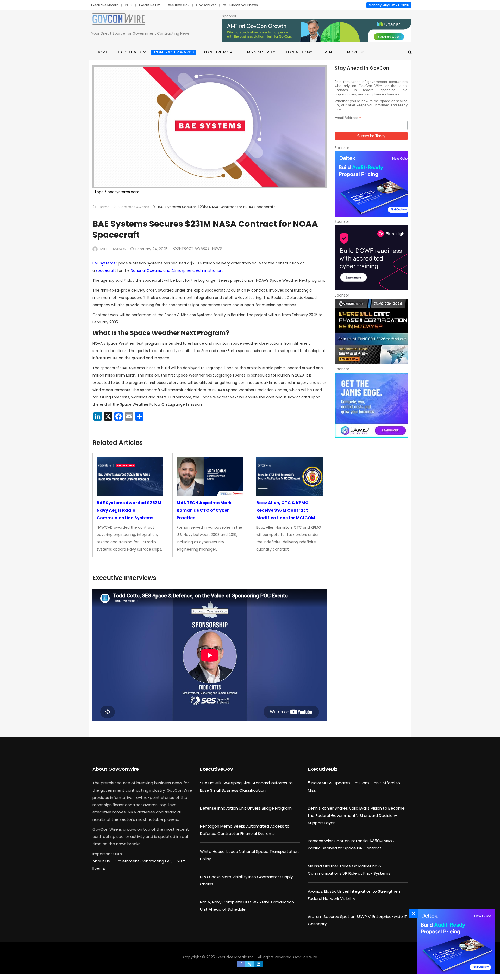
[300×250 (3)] (371, 257)
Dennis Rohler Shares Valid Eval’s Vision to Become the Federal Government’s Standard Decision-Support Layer (356, 815)
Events (330, 52)
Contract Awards (174, 52)
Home (102, 52)
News (217, 248)
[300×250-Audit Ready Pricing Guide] (371, 184)
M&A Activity (261, 52)
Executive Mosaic (104, 5)
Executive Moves (219, 52)
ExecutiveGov (216, 769)
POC (128, 5)
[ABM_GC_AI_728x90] (316, 31)
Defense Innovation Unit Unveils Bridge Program (246, 808)
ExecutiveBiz (323, 769)
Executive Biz (149, 5)
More (352, 52)
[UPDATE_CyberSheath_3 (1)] (371, 331)
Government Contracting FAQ (144, 861)
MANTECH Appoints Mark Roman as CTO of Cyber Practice (204, 510)
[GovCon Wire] (118, 20)
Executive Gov (178, 5)
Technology (299, 52)
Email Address (348, 117)
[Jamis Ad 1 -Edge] (371, 405)
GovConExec (206, 5)
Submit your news (243, 5)
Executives (129, 52)
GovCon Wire (305, 957)
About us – (103, 861)
